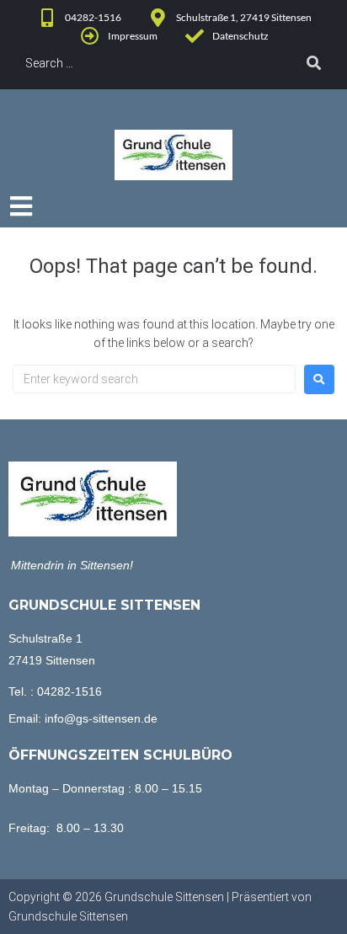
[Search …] (144, 63)
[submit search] (314, 63)
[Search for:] (154, 379)
